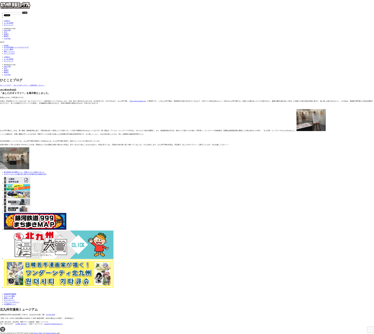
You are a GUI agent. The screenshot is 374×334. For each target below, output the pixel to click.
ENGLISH (7, 30)
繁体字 (6, 36)
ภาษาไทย (7, 38)
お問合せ (7, 21)
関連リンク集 (8, 298)
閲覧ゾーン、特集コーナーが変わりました (24, 172)
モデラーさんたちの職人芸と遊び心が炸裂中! (25, 174)
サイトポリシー (9, 300)
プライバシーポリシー (11, 302)
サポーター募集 (9, 296)
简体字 (6, 34)
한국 (5, 32)
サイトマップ (8, 25)
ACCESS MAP (50, 314)
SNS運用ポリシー (10, 304)
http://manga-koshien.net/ (138, 101)
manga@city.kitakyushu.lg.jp (53, 324)
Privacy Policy (38, 333)
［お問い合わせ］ (21, 324)
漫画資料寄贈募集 (10, 294)
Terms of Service (51, 333)
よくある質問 (8, 23)
